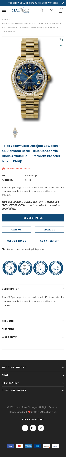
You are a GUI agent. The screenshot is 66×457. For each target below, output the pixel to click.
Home (5, 19)
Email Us (49, 229)
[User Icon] (51, 10)
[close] (63, 3)
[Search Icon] (41, 10)
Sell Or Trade (16, 240)
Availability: (8, 179)
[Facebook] (25, 428)
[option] (33, 80)
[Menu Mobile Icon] (4, 10)
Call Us (16, 229)
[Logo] (20, 10)
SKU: (4, 175)
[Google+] (33, 428)
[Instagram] (41, 428)
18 (8, 249)
